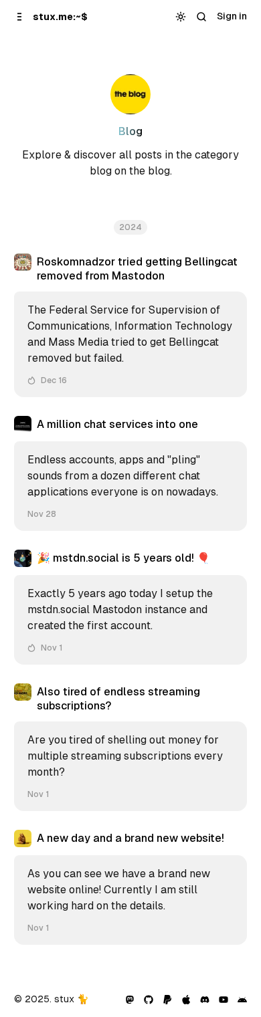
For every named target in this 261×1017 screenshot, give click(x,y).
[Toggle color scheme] (180, 17)
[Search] (201, 17)
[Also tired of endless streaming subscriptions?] (131, 746)
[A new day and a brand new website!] (131, 887)
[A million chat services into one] (131, 473)
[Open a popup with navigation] (19, 16)
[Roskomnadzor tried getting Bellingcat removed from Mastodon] (131, 325)
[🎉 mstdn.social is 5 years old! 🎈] (131, 607)
